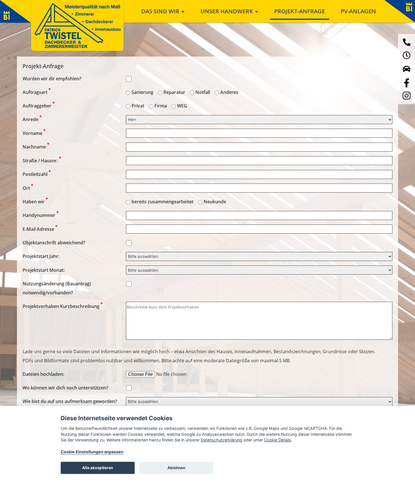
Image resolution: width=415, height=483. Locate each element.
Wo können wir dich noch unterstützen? (65, 388)
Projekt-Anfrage (299, 11)
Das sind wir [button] (161, 11)
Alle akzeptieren (97, 467)
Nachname (35, 147)
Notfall (202, 92)
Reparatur (174, 92)
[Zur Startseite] (77, 25)
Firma (160, 106)
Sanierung (142, 92)
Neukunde (215, 202)
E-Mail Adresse (39, 229)
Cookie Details (277, 439)
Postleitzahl (36, 174)
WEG (182, 106)
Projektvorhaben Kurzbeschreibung (62, 306)
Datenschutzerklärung (221, 439)
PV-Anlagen (358, 11)
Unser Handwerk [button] (227, 11)
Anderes (229, 92)
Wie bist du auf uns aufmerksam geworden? (70, 401)
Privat (138, 106)
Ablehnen (176, 467)
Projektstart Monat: (44, 270)
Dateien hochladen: (43, 374)
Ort (27, 188)
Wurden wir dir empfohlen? (52, 79)
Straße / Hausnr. (41, 161)
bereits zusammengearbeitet (162, 202)
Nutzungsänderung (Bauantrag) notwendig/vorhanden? (57, 288)
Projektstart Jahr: (41, 256)
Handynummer (39, 215)
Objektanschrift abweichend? (54, 243)
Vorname (33, 133)
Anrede (31, 119)
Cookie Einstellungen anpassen (92, 451)
